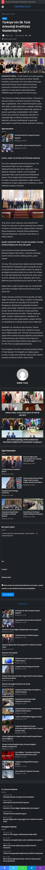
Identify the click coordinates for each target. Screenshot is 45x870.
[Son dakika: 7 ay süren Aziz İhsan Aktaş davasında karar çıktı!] (8, 755)
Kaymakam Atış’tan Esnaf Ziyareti (28, 145)
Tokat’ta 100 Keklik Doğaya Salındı (28, 717)
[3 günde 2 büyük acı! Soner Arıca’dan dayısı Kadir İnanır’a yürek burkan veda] (8, 729)
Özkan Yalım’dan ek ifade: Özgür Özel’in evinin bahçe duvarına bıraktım (33, 480)
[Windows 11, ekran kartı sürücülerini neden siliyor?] (8, 660)
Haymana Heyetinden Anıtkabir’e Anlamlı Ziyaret (10, 514)
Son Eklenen (22, 604)
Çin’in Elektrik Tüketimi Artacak (27, 771)
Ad (3, 561)
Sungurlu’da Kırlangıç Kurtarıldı (10, 492)
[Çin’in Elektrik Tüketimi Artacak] (8, 774)
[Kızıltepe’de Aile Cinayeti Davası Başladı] (7, 138)
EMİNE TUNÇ (9, 35)
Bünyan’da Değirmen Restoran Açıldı (16, 684)
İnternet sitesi (6, 577)
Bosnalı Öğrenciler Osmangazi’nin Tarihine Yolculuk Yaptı (32, 459)
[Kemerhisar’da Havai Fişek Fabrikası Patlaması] (33, 504)
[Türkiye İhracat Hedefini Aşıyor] (12, 461)
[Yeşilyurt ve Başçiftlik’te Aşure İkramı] (8, 765)
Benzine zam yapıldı (9, 653)
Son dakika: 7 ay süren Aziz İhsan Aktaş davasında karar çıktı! (27, 753)
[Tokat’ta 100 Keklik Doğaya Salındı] (8, 720)
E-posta (5, 569)
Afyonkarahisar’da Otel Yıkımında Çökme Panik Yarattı (28, 710)
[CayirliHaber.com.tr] (22, 6)
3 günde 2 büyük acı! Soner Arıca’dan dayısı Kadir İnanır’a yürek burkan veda (29, 728)
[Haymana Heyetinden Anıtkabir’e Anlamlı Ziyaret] (12, 504)
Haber (13, 14)
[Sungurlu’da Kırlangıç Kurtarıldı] (12, 483)
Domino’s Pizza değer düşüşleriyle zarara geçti (20, 2)
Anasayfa (6, 14)
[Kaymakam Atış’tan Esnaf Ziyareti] (7, 148)
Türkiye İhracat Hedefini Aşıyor (11, 470)
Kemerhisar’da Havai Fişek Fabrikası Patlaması (33, 513)
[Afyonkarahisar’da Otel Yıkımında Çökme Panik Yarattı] (8, 711)
